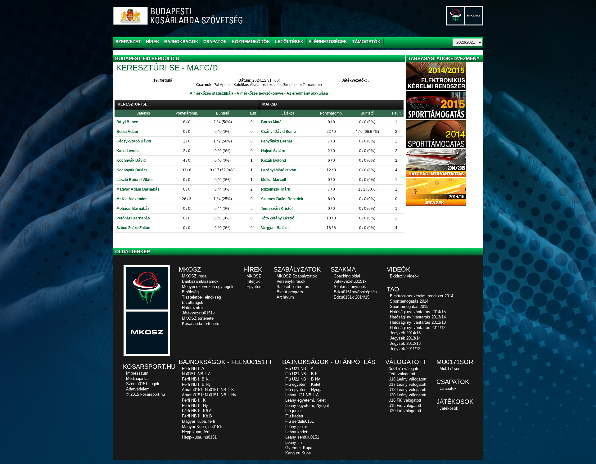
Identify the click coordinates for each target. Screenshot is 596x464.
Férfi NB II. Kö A (197, 410)
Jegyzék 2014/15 (405, 333)
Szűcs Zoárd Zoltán (133, 228)
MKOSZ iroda (194, 276)
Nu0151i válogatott (405, 368)
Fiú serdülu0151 (299, 421)
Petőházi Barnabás (133, 218)
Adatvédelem (138, 389)
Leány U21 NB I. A (302, 395)
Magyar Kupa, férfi (198, 421)
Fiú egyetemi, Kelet (302, 384)
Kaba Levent (127, 151)
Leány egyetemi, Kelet (305, 400)
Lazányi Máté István (278, 170)
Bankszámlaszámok (200, 281)
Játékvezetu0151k (198, 313)
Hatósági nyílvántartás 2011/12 (417, 327)
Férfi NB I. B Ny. (197, 384)
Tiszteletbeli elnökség (201, 297)
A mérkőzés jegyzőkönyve (260, 93)
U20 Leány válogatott (407, 395)
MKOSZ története (198, 318)
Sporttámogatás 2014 (409, 301)
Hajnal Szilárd (273, 151)
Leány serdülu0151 (302, 437)
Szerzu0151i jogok (142, 383)
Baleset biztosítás (293, 286)
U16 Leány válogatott (407, 379)
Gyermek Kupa (298, 447)
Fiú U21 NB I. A (299, 368)
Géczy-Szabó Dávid (133, 141)
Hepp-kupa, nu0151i (200, 437)
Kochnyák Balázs (131, 170)
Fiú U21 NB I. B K (301, 374)
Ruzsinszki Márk (275, 189)
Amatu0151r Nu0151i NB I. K (208, 389)
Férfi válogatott (401, 374)
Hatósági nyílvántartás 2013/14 (418, 317)
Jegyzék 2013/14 (405, 338)
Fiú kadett (294, 416)
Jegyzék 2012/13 (405, 343)
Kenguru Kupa (298, 453)
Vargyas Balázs (275, 228)
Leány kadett (297, 432)
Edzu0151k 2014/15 (351, 297)
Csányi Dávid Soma (278, 131)
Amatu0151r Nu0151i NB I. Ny (209, 395)
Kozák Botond (273, 160)
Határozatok (193, 307)
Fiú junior (293, 410)
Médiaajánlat (137, 378)
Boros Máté (271, 122)
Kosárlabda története (200, 323)
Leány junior (296, 426)
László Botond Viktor (134, 180)
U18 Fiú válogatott (404, 405)
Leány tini (294, 442)
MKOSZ (253, 276)
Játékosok (449, 408)
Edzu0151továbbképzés (355, 292)
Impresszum (137, 373)
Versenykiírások (291, 281)
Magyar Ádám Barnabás (138, 189)
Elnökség (190, 292)
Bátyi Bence (127, 122)
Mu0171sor (449, 368)
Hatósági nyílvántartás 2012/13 (418, 322)
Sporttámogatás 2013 (409, 306)
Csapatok (448, 388)
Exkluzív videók (404, 276)
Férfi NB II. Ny (195, 405)
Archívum (285, 297)
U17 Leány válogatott (407, 384)
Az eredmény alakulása (307, 93)
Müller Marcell (273, 180)
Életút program (290, 292)
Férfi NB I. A (193, 368)
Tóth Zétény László (277, 218)
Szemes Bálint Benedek (282, 199)
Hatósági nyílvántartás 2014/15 (418, 311)
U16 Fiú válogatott (404, 400)
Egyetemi (255, 286)
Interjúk (253, 281)
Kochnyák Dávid (131, 160)
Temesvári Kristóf (277, 208)
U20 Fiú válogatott (404, 410)
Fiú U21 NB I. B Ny (302, 379)
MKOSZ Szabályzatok (297, 276)
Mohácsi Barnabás (133, 208)
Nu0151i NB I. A (196, 374)
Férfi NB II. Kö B (197, 416)
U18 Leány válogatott (407, 389)
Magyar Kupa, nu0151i (202, 426)
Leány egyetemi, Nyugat (307, 405)
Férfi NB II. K (194, 400)
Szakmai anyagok (350, 286)
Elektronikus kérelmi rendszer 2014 (421, 296)
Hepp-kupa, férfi (196, 432)
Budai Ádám (127, 131)
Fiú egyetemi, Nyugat (304, 389)
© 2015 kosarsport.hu (145, 394)
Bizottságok (192, 302)
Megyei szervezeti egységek (207, 286)
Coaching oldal (347, 276)
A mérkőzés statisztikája (211, 93)
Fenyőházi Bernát (276, 141)
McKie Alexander (131, 199)
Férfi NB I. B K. (196, 379)
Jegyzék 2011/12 (405, 348)
